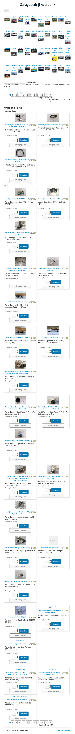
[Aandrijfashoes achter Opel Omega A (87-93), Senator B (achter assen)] (20, 364)
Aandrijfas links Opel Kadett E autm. (17, 337)
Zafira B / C (67, 67)
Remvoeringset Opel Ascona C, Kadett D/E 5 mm (17, 233)
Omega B (47, 49)
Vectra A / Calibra (34, 67)
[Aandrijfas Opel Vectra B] (53, 330)
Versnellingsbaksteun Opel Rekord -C (50, 125)
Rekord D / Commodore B (67, 51)
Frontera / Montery (41, 34)
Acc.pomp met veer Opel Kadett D (17, 700)
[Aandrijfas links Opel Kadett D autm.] (20, 294)
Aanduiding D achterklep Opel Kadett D (17, 581)
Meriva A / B (27, 49)
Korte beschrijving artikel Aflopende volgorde (18, 93)
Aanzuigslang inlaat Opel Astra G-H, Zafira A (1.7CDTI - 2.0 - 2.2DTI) (17, 674)
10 (42, 95)
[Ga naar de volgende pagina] (46, 95)
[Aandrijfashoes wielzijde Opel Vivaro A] (20, 540)
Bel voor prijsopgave (12, 278)
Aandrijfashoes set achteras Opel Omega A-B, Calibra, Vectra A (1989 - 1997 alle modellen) (17, 478)
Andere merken (27, 18)
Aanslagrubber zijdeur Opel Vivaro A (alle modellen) (50, 611)
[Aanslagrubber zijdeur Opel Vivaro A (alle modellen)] (53, 606)
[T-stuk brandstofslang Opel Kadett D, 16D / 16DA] (53, 261)
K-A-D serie (61, 33)
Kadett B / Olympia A (67, 35)
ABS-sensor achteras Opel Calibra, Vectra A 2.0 (50, 674)
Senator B (20, 67)
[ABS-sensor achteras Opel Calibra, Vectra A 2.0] (53, 669)
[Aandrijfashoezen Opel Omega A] (53, 540)
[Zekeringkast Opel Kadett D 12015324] (53, 191)
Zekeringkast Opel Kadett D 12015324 (50, 199)
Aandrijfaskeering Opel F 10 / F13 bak (17, 199)
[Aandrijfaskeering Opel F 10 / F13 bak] (20, 191)
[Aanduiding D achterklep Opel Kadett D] (20, 574)
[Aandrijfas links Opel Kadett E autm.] (20, 330)
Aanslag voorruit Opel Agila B (17, 617)
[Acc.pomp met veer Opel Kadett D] (20, 696)
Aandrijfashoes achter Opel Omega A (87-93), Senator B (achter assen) (17, 372)
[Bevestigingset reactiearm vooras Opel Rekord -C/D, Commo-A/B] (20, 117)
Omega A (40, 49)
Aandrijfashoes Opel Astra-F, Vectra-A (17, 440)
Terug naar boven (64, 730)
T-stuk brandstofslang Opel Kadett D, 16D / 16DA (50, 269)
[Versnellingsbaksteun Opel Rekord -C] (53, 117)
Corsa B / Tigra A (20, 33)
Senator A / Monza (14, 68)
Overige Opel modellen (54, 51)
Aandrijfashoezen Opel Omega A (50, 547)
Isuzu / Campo (54, 33)
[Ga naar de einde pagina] (50, 95)
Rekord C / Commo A (61, 51)
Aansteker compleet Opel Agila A (17, 644)
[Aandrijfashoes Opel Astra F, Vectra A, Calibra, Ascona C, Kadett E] (20, 399)
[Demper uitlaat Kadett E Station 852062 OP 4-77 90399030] (20, 261)
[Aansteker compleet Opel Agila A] (20, 640)
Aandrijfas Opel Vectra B (50, 337)
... (23, 95)
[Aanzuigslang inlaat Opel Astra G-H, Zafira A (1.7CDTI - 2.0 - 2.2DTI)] (20, 669)
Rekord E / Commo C (7, 69)
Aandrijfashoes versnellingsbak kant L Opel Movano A (17, 513)
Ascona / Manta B (40, 19)
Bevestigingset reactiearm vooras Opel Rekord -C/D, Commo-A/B (17, 126)
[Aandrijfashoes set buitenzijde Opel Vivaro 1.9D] (53, 469)
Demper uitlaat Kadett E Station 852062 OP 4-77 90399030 (17, 269)
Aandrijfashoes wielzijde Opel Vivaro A (17, 547)
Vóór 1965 (54, 67)
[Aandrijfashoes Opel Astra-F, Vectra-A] (20, 433)
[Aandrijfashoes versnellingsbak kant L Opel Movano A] (20, 504)
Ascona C (47, 18)
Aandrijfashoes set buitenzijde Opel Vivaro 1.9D (50, 477)
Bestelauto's (67, 18)
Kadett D (14, 49)
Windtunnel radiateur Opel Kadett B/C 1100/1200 (17, 161)
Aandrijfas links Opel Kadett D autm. (17, 302)
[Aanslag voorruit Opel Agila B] (20, 610)
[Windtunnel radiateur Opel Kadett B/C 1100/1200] (20, 152)
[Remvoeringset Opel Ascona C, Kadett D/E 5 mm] (20, 225)
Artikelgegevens (20, 145)
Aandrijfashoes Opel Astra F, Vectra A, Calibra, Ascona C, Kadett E (17, 408)
